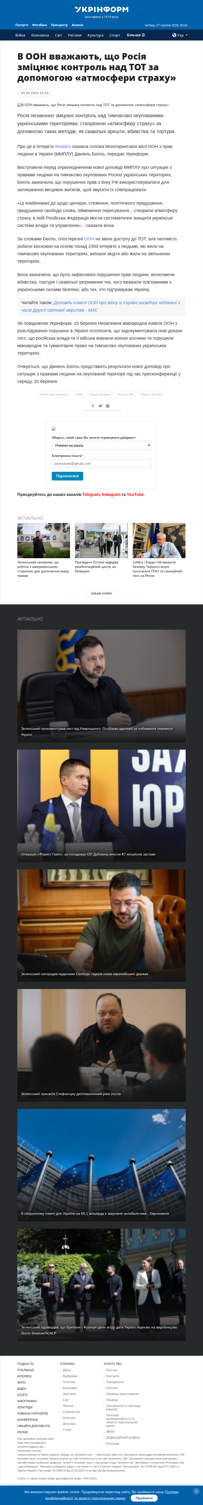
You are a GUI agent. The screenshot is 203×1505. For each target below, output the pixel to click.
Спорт (114, 35)
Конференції (27, 1420)
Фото (21, 1382)
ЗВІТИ (110, 1431)
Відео (21, 1389)
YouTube (135, 494)
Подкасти (25, 1364)
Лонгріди (24, 1407)
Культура (95, 35)
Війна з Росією (151, 394)
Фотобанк (39, 25)
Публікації (25, 1370)
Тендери (112, 1400)
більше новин (101, 593)
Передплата (115, 1382)
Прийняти (144, 1498)
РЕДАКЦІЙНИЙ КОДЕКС (123, 1437)
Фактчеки (69, 1394)
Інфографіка (27, 1401)
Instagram (111, 494)
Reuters (63, 146)
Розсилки (112, 1443)
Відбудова (70, 1376)
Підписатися (67, 476)
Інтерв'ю (24, 1376)
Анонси (77, 25)
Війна (20, 35)
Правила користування (122, 1394)
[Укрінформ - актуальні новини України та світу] (101, 9)
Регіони (74, 35)
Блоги (22, 1395)
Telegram (91, 494)
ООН (89, 238)
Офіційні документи (33, 1426)
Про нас (112, 1370)
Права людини (100, 394)
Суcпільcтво (71, 1412)
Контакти (112, 1376)
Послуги (21, 25)
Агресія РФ (125, 394)
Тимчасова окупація (54, 394)
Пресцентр (59, 25)
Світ (58, 35)
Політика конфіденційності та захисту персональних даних (122, 1421)
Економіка (40, 35)
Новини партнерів (32, 1413)
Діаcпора (69, 1424)
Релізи (22, 1432)
